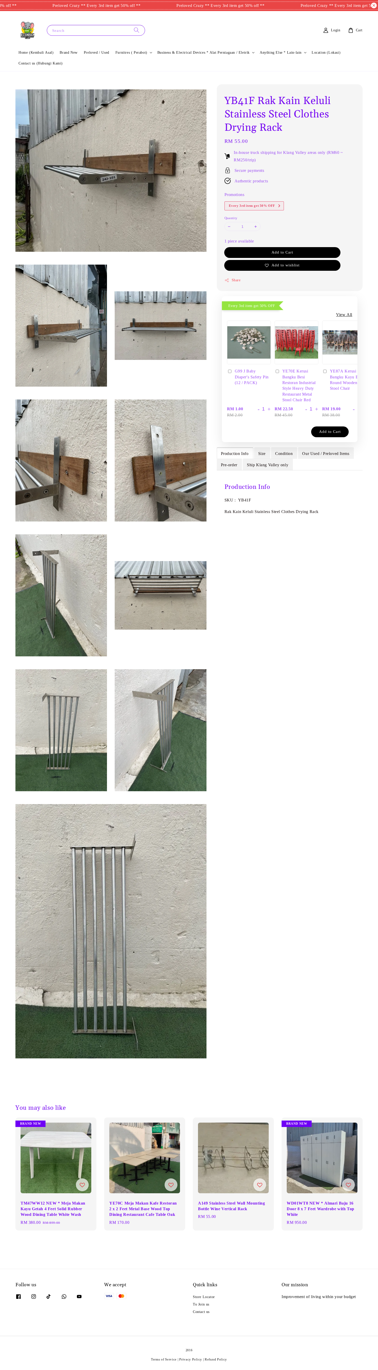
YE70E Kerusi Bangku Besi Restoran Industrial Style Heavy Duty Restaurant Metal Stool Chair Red (299, 385)
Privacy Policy (190, 1359)
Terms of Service (164, 1359)
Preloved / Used (96, 52)
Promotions (234, 194)
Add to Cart (282, 252)
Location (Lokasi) (326, 52)
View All (344, 314)
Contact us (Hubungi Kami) (41, 63)
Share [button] (236, 280)
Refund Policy (216, 1359)
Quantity (231, 218)
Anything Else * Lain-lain (281, 52)
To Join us (201, 1304)
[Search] (136, 30)
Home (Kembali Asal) (36, 52)
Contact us (201, 1311)
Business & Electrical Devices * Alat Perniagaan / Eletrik (203, 52)
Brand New (68, 52)
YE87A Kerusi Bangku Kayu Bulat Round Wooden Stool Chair (347, 379)
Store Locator (204, 1297)
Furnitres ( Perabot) (131, 52)
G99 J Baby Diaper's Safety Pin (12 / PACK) (252, 377)
